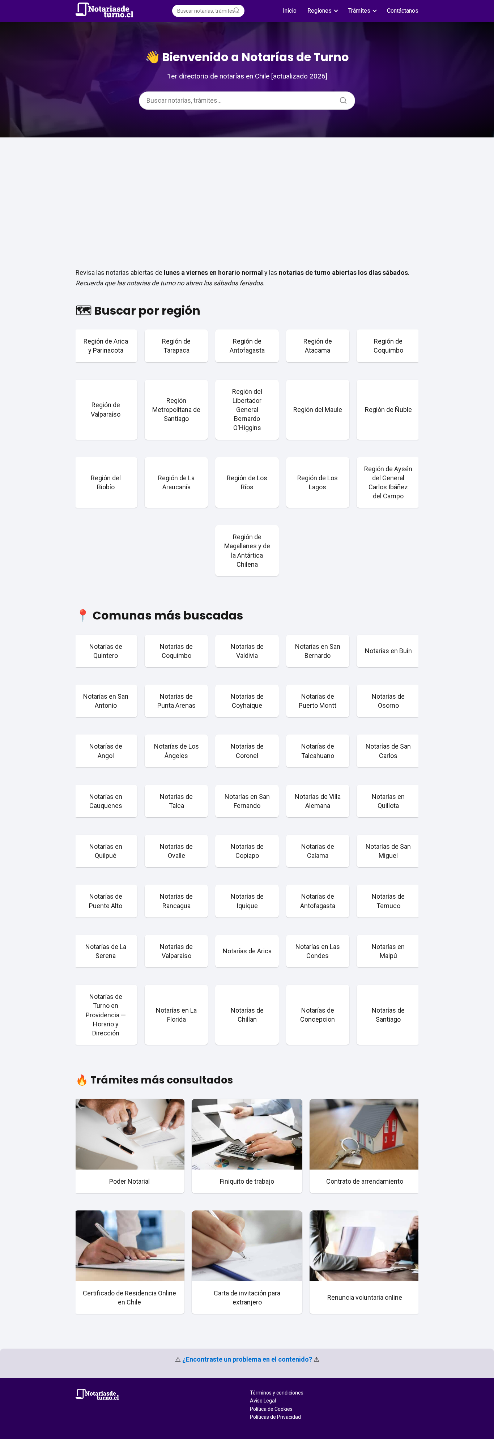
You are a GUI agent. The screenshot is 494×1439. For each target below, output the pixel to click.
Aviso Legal (263, 1401)
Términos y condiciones (276, 1393)
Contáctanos (402, 10)
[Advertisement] (247, 199)
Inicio (290, 10)
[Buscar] (236, 10)
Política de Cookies (271, 1409)
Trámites (359, 10)
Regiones (319, 10)
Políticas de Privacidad (275, 1417)
